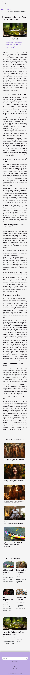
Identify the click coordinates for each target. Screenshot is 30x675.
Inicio (2, 9)
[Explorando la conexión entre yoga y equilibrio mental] (21, 564)
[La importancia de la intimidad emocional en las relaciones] (8, 592)
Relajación (8, 9)
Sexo (15, 666)
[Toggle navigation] (4, 2)
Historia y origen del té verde (14, 40)
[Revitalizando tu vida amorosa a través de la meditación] (14, 492)
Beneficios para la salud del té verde (14, 42)
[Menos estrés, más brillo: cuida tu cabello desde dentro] (14, 471)
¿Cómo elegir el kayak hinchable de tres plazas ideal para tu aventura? (14, 544)
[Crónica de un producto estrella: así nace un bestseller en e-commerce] (21, 592)
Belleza (15, 668)
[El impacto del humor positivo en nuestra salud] (14, 450)
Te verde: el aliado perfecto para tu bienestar (13, 633)
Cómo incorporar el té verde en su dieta (14, 44)
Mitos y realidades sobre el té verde (14, 47)
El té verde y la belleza (14, 46)
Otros (15, 671)
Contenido (15, 39)
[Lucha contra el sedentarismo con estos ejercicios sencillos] (14, 513)
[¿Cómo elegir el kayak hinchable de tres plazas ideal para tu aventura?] (14, 534)
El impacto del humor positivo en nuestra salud (14, 460)
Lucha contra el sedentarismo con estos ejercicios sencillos (13, 522)
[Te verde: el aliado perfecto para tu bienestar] (15, 623)
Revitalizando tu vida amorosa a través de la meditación (14, 502)
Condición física (15, 664)
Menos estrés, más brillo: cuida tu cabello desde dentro (14, 481)
